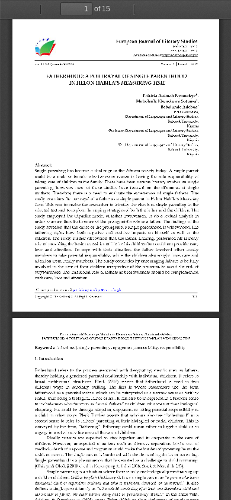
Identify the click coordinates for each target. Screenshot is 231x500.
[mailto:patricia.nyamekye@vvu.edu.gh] (97, 289)
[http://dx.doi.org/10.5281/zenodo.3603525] (54, 64)
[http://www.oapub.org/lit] (179, 55)
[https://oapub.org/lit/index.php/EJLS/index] (147, 41)
